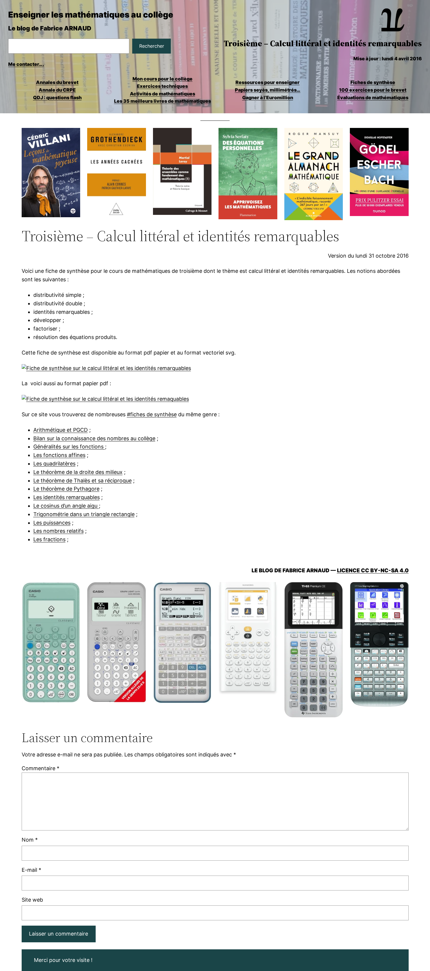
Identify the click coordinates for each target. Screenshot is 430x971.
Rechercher (151, 46)
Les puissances (51, 523)
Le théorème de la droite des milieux (78, 472)
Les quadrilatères (54, 463)
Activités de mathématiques (162, 94)
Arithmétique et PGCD (60, 430)
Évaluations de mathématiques (372, 97)
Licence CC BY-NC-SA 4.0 (373, 570)
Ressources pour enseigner (267, 82)
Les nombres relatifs (58, 531)
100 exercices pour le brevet (372, 90)
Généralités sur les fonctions (69, 446)
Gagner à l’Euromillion (267, 97)
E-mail (31, 870)
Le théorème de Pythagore (66, 489)
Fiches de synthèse (372, 82)
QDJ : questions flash (57, 97)
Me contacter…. (26, 64)
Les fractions (49, 539)
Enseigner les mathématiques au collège (90, 15)
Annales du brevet (57, 82)
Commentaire (40, 768)
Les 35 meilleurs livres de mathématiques (162, 101)
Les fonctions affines (59, 455)
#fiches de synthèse (152, 414)
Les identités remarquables (66, 497)
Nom (30, 840)
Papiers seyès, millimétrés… (267, 90)
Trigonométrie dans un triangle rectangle (84, 514)
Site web (32, 900)
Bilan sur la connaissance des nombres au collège (94, 438)
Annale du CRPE (57, 90)
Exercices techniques (162, 86)
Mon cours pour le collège (162, 79)
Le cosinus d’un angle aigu (66, 506)
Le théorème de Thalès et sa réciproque (82, 480)
